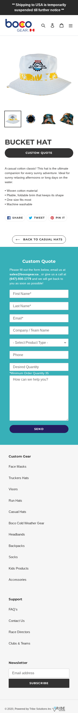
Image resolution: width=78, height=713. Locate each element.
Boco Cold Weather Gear (26, 523)
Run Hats (15, 500)
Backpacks (17, 546)
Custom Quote (39, 152)
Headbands (17, 534)
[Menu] (70, 25)
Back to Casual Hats (42, 239)
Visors (13, 489)
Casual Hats (17, 512)
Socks (13, 557)
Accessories (17, 579)
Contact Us (17, 621)
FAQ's (13, 609)
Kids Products (19, 568)
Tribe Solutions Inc (40, 708)
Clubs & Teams (19, 643)
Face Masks (17, 466)
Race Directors (19, 632)
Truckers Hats (19, 478)
